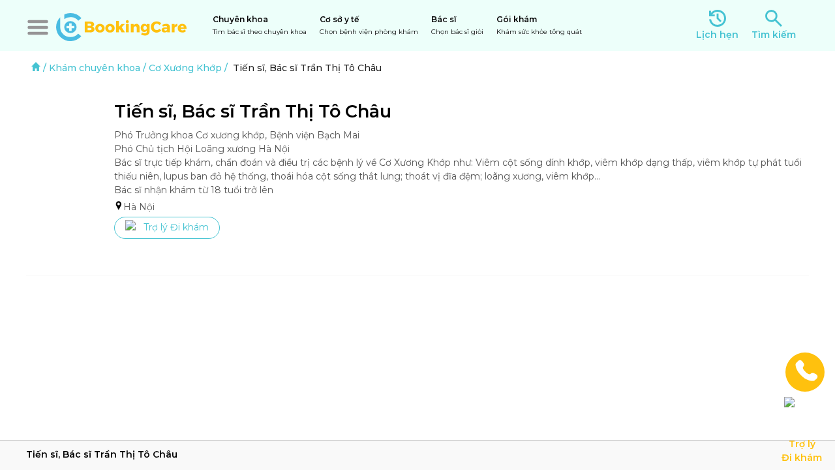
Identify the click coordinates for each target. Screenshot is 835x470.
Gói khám (539, 25)
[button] (38, 27)
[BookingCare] (121, 25)
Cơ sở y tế (369, 25)
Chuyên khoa (260, 25)
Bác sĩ (457, 25)
